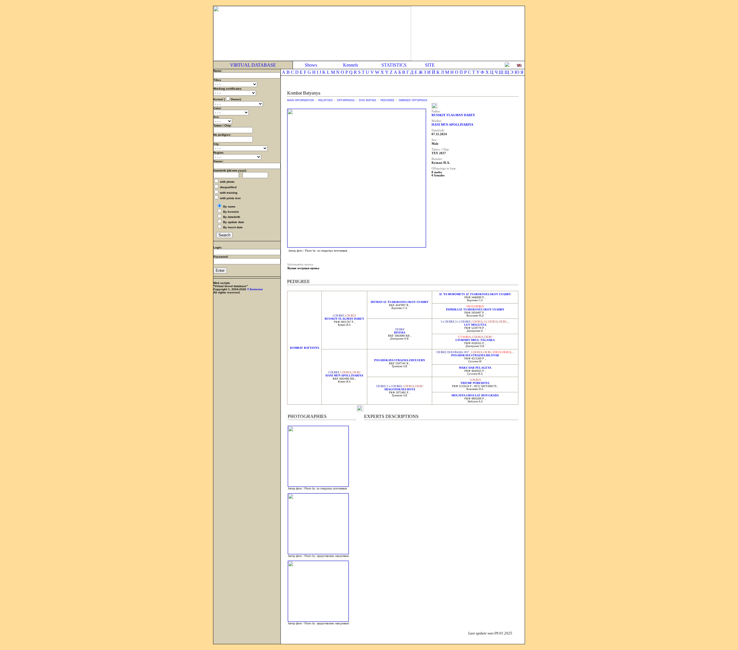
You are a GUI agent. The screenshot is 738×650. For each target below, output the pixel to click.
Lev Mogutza (475, 324)
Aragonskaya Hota (399, 389)
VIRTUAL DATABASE (253, 65)
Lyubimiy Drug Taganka (475, 340)
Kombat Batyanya (304, 347)
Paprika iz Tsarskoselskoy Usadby (475, 309)
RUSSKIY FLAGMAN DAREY (453, 115)
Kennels (350, 65)
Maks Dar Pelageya (475, 367)
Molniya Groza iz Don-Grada (475, 395)
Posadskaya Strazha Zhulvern (399, 360)
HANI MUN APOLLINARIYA (452, 124)
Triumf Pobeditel (475, 383)
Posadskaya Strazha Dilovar (475, 355)
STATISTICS (394, 65)
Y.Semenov (255, 289)
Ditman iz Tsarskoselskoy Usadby (399, 302)
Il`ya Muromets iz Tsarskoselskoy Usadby (475, 294)
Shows (311, 65)
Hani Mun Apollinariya (344, 375)
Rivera (399, 332)
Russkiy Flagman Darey (344, 318)
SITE (430, 65)
